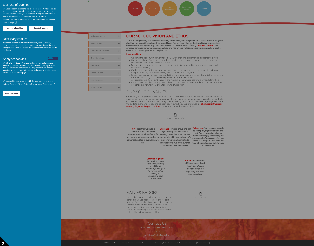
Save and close (11, 94)
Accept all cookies (15, 28)
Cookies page (8, 22)
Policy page (47, 84)
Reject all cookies (41, 28)
